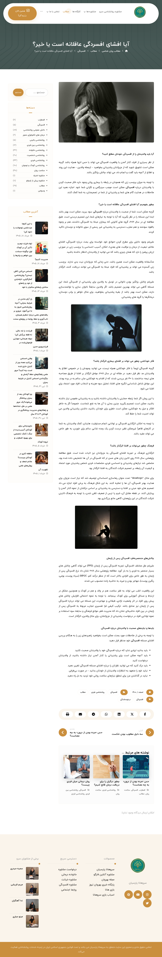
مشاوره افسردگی (68, 884)
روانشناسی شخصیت (36, 155)
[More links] (41, 12)
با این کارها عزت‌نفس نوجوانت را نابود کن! (22, 227)
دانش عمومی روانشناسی (34, 130)
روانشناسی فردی (98, 692)
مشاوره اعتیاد (39, 175)
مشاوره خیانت (69, 879)
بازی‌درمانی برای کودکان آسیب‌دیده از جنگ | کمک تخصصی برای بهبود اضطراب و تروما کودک (30, 434)
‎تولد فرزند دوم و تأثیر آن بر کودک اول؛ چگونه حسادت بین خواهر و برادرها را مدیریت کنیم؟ (30, 251)
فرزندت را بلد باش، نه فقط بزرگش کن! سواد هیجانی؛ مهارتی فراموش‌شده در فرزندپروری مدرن (30, 338)
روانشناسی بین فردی (36, 145)
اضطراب (142, 790)
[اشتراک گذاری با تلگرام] (93, 714)
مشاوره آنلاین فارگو (104, 874)
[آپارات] (128, 894)
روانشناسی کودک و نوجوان (33, 165)
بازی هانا (109, 890)
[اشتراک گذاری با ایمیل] (80, 714)
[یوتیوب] (138, 894)
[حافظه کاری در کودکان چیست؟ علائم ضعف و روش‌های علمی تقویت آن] (41, 457)
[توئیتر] (147, 903)
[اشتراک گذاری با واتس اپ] (106, 714)
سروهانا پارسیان (105, 869)
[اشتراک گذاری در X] (132, 714)
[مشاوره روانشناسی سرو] (126, 51)
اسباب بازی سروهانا (103, 895)
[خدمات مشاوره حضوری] (140, 14)
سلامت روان (39, 170)
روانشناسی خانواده (37, 150)
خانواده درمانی (69, 874)
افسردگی (130, 187)
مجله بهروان (108, 879)
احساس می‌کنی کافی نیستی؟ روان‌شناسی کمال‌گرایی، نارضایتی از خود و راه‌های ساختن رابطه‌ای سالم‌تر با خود (31, 279)
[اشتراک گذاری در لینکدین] (119, 714)
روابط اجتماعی (69, 890)
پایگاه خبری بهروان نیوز (101, 884)
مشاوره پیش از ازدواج (35, 180)
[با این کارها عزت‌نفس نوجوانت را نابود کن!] (41, 228)
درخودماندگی (125, 699)
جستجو (18, 92)
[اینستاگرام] (147, 894)
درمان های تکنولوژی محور (34, 135)
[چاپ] (67, 714)
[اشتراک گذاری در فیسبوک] (145, 714)
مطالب (83, 692)
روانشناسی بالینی (37, 140)
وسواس (41, 190)
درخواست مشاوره (67, 869)
